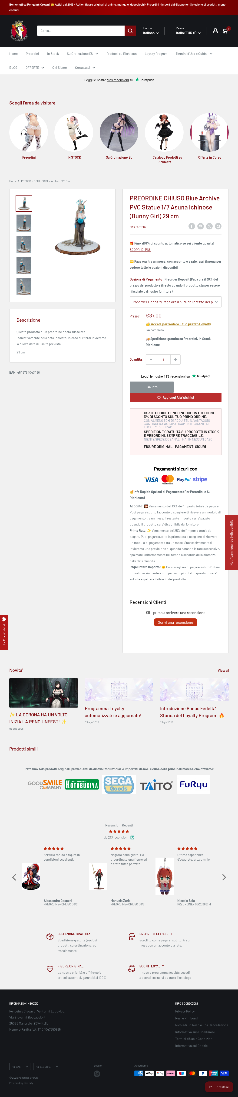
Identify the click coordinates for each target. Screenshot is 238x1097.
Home (13, 54)
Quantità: (136, 359)
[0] (225, 30)
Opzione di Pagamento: (175, 285)
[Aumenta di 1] (175, 359)
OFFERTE (32, 67)
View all (224, 671)
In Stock (53, 54)
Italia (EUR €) (43, 1066)
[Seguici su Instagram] (97, 1074)
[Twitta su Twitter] (209, 226)
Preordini (32, 54)
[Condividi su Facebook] (191, 226)
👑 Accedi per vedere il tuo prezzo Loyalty (178, 324)
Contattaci (82, 67)
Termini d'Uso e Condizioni (194, 1039)
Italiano (16, 1066)
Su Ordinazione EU (80, 54)
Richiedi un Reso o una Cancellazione (201, 1025)
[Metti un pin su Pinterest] (200, 226)
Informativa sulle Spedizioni (195, 1032)
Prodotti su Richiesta (121, 54)
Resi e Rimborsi (186, 1018)
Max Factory (138, 227)
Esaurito (151, 387)
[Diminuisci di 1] (151, 359)
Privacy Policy (185, 1011)
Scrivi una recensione (175, 622)
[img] (119, 831)
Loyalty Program (156, 54)
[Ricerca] (130, 31)
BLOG (13, 67)
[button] (15, 877)
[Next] (229, 134)
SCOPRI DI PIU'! (140, 249)
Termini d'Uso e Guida (191, 54)
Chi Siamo (59, 67)
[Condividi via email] (218, 226)
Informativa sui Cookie (191, 1046)
